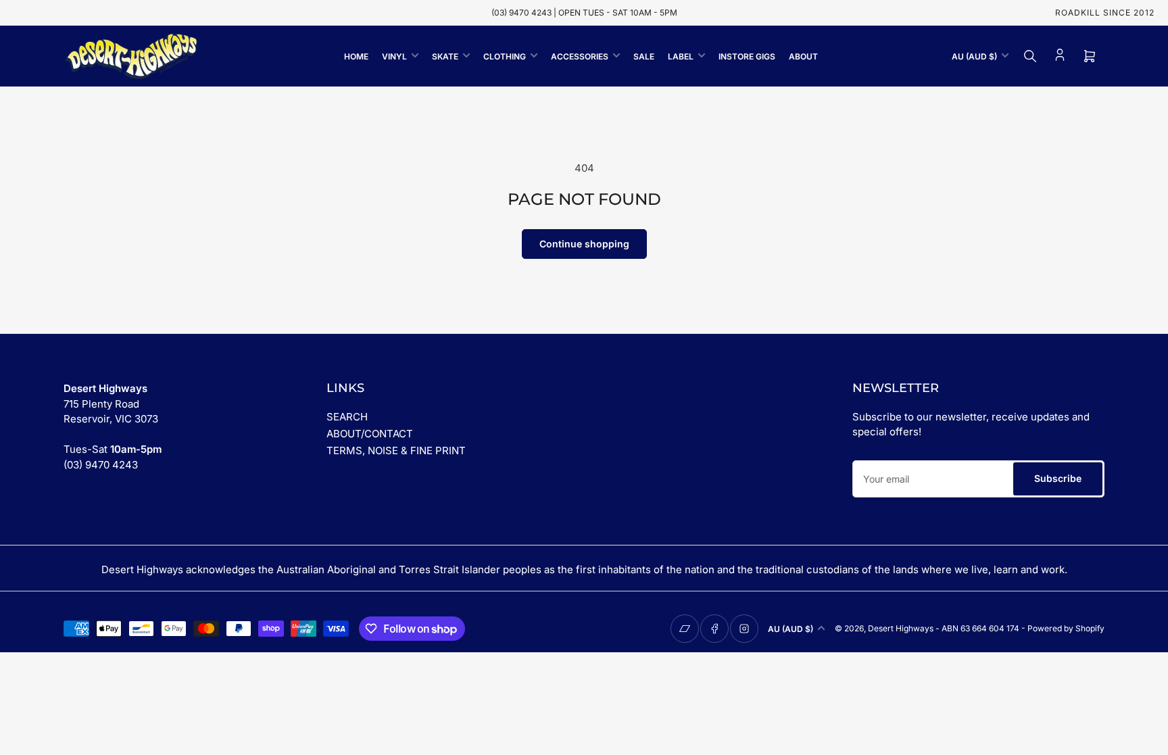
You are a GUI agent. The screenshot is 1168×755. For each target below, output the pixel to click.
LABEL (681, 56)
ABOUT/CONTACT (369, 433)
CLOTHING (504, 56)
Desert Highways (900, 628)
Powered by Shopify (1065, 628)
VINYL (394, 56)
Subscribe (1057, 478)
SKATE (445, 56)
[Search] (1030, 56)
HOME (356, 56)
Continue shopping (584, 243)
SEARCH (347, 416)
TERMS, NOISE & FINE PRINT (396, 450)
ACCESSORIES (579, 56)
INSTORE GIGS (747, 56)
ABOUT (803, 56)
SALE (643, 56)
